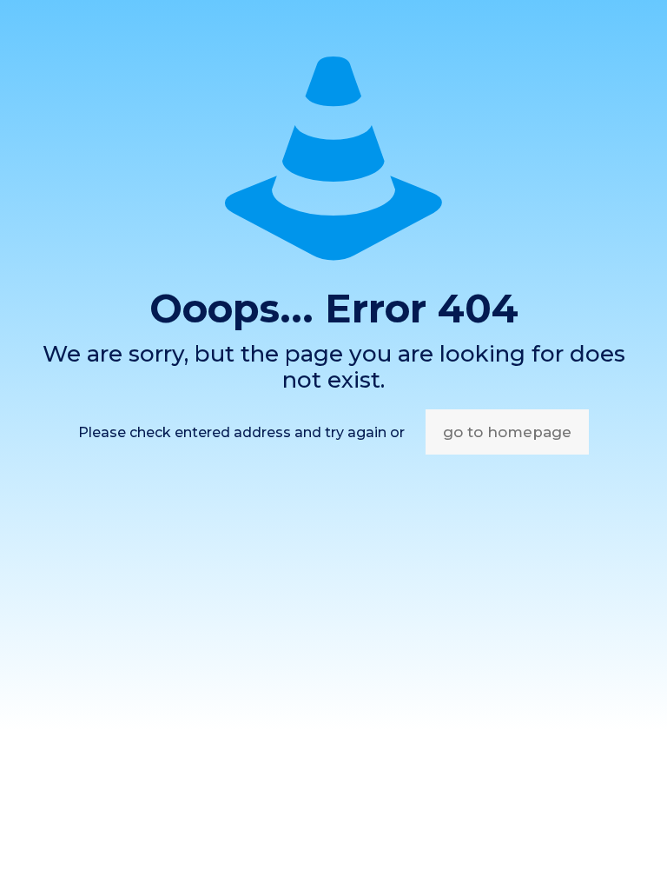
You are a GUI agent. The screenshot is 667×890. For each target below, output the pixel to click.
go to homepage (507, 432)
